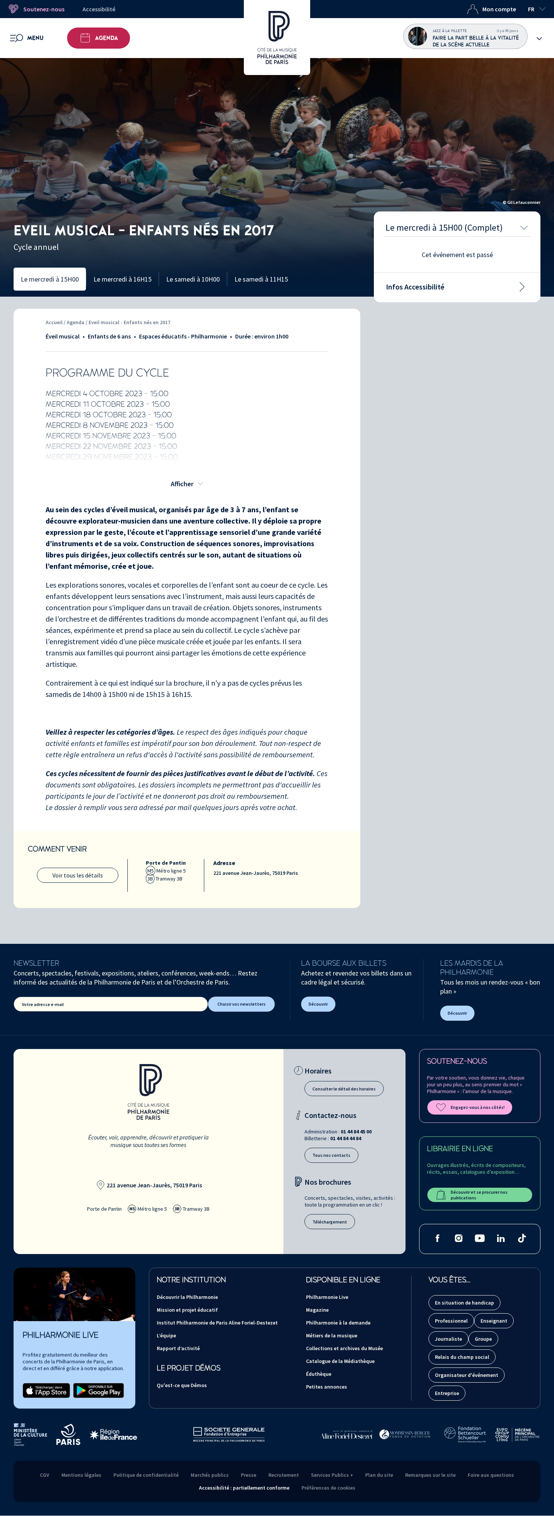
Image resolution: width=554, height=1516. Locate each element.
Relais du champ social (462, 1357)
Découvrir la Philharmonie (187, 1297)
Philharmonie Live (327, 1297)
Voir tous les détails (77, 875)
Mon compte (499, 9)
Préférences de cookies (328, 1487)
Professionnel (451, 1320)
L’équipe (166, 1335)
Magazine (317, 1309)
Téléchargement (329, 1222)
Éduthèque (318, 1374)
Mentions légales (81, 1475)
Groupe (483, 1338)
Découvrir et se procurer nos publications (479, 1195)
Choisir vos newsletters (241, 1004)
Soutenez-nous (43, 9)
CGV (44, 1475)
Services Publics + (332, 1475)
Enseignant (494, 1320)
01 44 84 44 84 (345, 1138)
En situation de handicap (464, 1302)
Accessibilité (99, 9)
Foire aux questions (491, 1475)
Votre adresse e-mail (43, 1004)
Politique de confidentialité (146, 1475)
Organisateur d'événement (466, 1375)
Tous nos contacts (331, 1155)
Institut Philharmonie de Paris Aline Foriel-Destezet (217, 1322)
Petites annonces (326, 1386)
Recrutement (283, 1475)
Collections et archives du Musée (344, 1348)
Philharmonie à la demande (338, 1322)
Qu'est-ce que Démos (182, 1385)
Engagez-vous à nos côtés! (478, 1107)
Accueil (54, 322)
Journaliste (448, 1338)
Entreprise (447, 1393)
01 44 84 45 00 (356, 1131)
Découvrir (318, 1004)
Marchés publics (210, 1475)
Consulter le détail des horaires (344, 1089)
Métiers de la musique (331, 1335)
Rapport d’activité (178, 1348)
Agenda (106, 38)
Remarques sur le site (430, 1475)
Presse (248, 1475)
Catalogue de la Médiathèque (340, 1361)
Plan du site (379, 1475)
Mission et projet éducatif (187, 1309)
